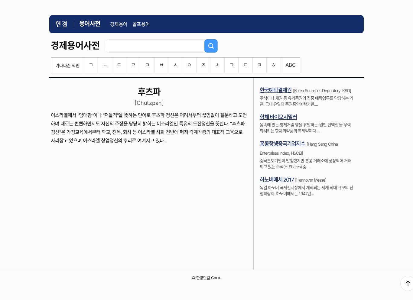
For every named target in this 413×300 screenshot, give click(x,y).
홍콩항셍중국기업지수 (282, 143)
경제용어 (119, 24)
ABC (290, 65)
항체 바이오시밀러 (278, 117)
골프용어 (141, 24)
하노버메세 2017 (277, 179)
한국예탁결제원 (275, 90)
